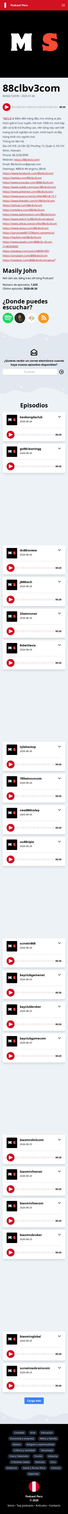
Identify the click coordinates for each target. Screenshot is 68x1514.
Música (17, 1444)
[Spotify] (8, 318)
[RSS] (44, 318)
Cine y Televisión (19, 1456)
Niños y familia (48, 1438)
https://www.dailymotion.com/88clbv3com (29, 214)
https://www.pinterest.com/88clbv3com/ (28, 191)
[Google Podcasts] (32, 318)
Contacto (54, 1505)
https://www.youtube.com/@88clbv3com (28, 182)
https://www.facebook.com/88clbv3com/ (28, 173)
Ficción (38, 1456)
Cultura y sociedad (24, 1450)
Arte (32, 1432)
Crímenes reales (20, 1462)
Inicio (11, 1505)
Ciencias (55, 1467)
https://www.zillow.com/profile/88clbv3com (30, 223)
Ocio (53, 1462)
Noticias (40, 1462)
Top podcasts (25, 1505)
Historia (52, 1456)
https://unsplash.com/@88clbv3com (25, 255)
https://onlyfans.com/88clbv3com (24, 210)
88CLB (7, 118)
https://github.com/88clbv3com (22, 205)
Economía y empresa (22, 1438)
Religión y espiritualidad (40, 1444)
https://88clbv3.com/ (27, 159)
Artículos (41, 1505)
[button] (63, 5)
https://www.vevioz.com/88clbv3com (26, 228)
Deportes (33, 1473)
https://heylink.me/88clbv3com (22, 237)
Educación (47, 1432)
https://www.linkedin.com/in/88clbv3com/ (29, 201)
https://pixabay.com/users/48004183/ (26, 251)
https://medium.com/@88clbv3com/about (29, 260)
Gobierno (11, 1467)
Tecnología (47, 1450)
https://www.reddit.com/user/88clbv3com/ (29, 187)
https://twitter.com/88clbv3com (22, 178)
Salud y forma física (34, 1467)
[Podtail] (20, 318)
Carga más (34, 1401)
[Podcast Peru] (34, 1486)
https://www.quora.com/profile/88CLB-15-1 (29, 196)
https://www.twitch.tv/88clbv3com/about (28, 219)
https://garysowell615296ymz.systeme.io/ (28, 233)
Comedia (19, 1432)
